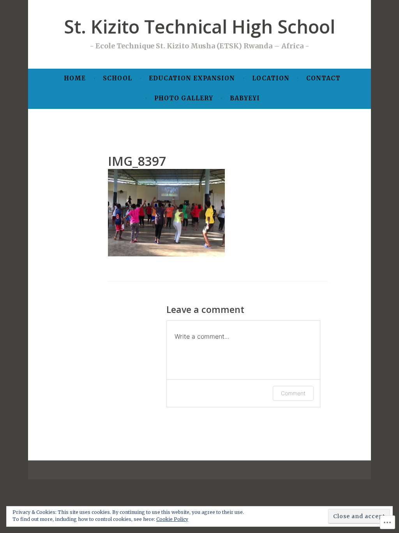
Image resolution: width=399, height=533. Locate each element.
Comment (293, 393)
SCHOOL (117, 78)
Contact (323, 78)
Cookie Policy (172, 519)
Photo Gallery (183, 98)
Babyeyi (245, 98)
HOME (75, 78)
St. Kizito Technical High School (199, 26)
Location (271, 78)
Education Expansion (192, 78)
